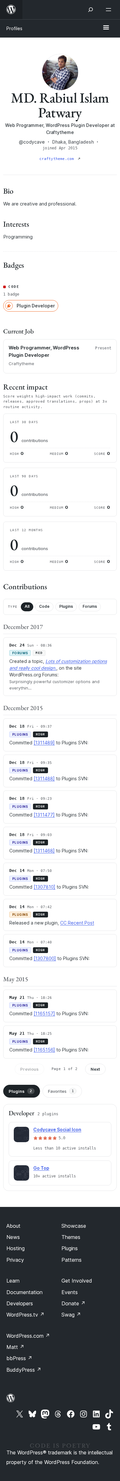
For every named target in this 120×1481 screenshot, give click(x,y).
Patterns (71, 1260)
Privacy (15, 1260)
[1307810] (44, 887)
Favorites (61, 1091)
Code (44, 606)
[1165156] (44, 1049)
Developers (19, 1303)
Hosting (15, 1248)
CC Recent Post (77, 922)
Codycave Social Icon (57, 1129)
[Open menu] (110, 9)
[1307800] (45, 958)
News (13, 1237)
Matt (15, 1347)
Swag (71, 1314)
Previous (29, 1069)
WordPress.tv (25, 1314)
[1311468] (44, 850)
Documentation (24, 1292)
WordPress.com (28, 1336)
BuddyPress (23, 1370)
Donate (73, 1303)
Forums (90, 606)
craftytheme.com (57, 159)
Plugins (66, 606)
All (27, 606)
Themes (70, 1237)
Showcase (73, 1226)
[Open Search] (91, 9)
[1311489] (44, 742)
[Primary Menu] (106, 28)
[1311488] (44, 778)
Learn (13, 1280)
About (13, 1226)
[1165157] (44, 1013)
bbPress (19, 1358)
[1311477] (44, 814)
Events (69, 1292)
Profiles (14, 28)
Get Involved (76, 1280)
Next (95, 1069)
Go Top (41, 1168)
